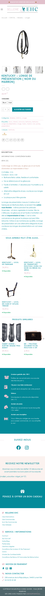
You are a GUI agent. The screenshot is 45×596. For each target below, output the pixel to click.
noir (34, 124)
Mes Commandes (8, 519)
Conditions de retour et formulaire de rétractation (20, 557)
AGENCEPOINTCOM (33, 594)
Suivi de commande (9, 522)
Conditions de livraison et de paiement (16, 549)
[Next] (40, 44)
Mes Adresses (6, 525)
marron (29, 124)
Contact (5, 536)
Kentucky (12, 130)
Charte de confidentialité (11, 554)
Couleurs (5, 99)
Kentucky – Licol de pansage (10, 263)
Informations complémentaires (16, 156)
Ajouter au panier (22, 109)
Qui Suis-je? (6, 538)
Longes (27, 18)
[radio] (4, 102)
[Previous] (5, 44)
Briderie (20, 18)
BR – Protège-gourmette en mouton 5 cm (31, 346)
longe (19, 124)
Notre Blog (5, 541)
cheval (15, 122)
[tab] (22, 152)
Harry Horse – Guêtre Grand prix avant (11, 346)
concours (21, 122)
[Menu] (2, 9)
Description (7, 152)
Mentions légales (8, 546)
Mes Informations (8, 517)
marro (24, 124)
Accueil (4, 18)
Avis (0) (5, 160)
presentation (6, 126)
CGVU (4, 552)
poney (38, 124)
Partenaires (6, 544)
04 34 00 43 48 (10, 580)
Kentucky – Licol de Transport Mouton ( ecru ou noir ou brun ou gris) (33, 266)
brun (10, 122)
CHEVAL (12, 18)
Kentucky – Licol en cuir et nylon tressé (10, 304)
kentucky (28, 122)
